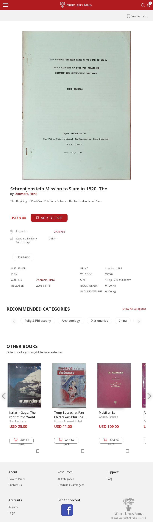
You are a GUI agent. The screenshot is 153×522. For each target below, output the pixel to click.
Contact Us (15, 485)
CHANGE (59, 231)
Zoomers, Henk (26, 194)
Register (13, 507)
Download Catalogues (70, 485)
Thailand (23, 257)
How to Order (16, 479)
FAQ (109, 479)
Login (11, 513)
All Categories (65, 479)
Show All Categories (134, 308)
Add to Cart (24, 441)
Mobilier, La (107, 413)
